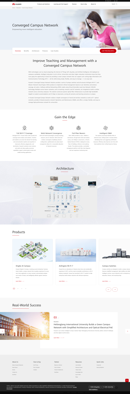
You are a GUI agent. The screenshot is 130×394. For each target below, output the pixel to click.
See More (14, 374)
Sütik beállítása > (93, 389)
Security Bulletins (100, 367)
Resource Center (79, 367)
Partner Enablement (58, 369)
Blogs (77, 376)
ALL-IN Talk (78, 374)
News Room (15, 367)
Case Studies (78, 365)
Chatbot (35, 369)
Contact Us (14, 372)
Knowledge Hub (79, 372)
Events (13, 369)
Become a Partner (58, 365)
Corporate (99, 365)
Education (18, 7)
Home (13, 7)
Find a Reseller (36, 367)
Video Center (78, 369)
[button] (25, 288)
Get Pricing (35, 365)
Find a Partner (57, 367)
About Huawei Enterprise (17, 365)
